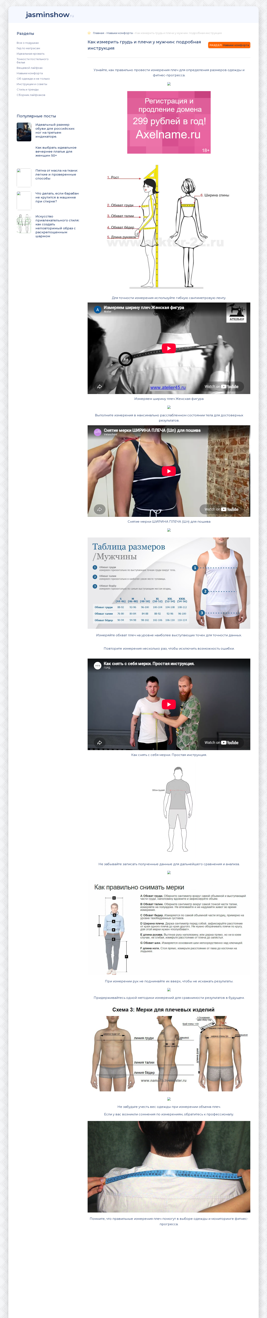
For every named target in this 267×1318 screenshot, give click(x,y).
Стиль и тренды (28, 89)
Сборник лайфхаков (31, 95)
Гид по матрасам (28, 48)
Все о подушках (28, 42)
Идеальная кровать (30, 53)
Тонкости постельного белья (33, 60)
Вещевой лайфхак (30, 67)
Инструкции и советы (32, 84)
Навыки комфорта (30, 73)
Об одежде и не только (33, 78)
